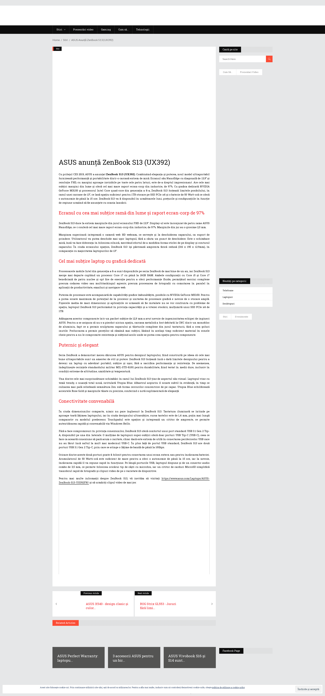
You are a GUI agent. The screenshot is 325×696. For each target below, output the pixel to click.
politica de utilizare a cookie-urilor (228, 687)
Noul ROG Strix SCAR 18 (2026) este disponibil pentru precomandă (256, 376)
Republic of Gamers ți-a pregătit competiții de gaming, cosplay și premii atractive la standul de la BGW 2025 (256, 547)
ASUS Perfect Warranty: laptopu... (77, 658)
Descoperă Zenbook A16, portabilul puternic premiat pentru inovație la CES (242, 178)
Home (56, 39)
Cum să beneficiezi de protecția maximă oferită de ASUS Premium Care (245, 113)
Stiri (65, 39)
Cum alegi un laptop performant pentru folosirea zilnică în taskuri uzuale (245, 131)
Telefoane (228, 290)
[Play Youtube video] (134, 531)
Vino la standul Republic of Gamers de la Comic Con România (254, 605)
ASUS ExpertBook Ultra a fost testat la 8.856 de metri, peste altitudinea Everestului (255, 399)
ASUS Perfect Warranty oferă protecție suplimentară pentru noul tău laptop (254, 426)
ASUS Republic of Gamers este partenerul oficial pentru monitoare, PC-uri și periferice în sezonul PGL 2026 (255, 514)
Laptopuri (228, 297)
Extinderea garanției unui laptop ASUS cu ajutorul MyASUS (245, 147)
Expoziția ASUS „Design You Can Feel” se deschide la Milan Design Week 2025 (254, 629)
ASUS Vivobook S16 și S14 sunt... (186, 658)
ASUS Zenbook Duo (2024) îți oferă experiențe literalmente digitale (245, 83)
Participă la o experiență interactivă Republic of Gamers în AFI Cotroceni (253, 579)
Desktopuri (228, 303)
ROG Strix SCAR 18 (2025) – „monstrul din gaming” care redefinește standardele (241, 263)
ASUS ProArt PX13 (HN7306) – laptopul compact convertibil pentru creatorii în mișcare (243, 231)
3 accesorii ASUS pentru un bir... (133, 658)
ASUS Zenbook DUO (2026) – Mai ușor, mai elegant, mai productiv (255, 450)
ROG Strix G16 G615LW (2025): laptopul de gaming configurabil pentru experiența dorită (245, 195)
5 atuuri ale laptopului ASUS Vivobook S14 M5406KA (242, 247)
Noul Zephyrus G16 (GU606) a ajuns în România (255, 357)
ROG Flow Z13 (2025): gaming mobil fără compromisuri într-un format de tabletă (245, 213)
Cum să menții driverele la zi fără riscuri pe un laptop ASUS (245, 161)
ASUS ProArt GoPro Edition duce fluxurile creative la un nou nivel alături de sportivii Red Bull (255, 334)
